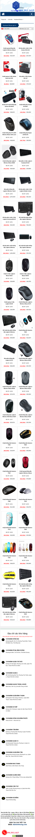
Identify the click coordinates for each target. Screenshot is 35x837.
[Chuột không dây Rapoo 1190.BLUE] (25, 124)
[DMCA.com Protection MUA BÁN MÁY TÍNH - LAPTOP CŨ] (17, 836)
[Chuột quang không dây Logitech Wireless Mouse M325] (25, 462)
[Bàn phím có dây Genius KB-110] (25, 67)
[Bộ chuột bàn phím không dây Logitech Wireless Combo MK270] (9, 603)
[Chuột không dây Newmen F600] (25, 434)
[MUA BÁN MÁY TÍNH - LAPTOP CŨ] (17, 6)
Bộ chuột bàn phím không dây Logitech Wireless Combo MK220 (25, 585)
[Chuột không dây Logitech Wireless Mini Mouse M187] (9, 406)
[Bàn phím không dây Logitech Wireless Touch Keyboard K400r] (9, 180)
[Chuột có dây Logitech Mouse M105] (9, 265)
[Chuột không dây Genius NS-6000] (25, 96)
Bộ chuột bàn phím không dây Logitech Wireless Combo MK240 (25, 247)
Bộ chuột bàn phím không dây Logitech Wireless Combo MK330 (9, 332)
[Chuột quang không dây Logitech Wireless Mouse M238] (9, 39)
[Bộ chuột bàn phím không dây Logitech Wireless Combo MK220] (25, 575)
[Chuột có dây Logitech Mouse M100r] (25, 265)
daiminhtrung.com (20, 824)
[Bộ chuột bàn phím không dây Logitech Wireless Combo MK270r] (25, 208)
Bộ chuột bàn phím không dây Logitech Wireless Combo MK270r (25, 219)
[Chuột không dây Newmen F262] (9, 547)
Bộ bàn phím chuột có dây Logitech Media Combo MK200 (25, 191)
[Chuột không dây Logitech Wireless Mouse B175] (25, 293)
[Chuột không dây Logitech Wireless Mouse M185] (25, 406)
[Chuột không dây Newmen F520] (25, 490)
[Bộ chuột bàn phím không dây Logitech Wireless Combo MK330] (9, 321)
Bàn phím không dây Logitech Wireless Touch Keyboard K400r (9, 191)
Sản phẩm (5, 28)
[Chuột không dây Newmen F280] (25, 321)
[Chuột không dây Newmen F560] (9, 462)
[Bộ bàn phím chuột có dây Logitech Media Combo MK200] (25, 180)
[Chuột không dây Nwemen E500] (25, 603)
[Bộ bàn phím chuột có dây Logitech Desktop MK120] (9, 208)
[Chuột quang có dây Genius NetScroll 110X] (9, 67)
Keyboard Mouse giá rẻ (9, 25)
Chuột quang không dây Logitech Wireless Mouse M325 (25, 473)
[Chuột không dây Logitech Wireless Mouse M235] (25, 378)
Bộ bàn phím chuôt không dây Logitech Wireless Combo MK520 (9, 247)
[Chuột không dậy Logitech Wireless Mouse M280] (9, 152)
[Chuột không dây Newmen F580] (25, 519)
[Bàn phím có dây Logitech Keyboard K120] (25, 152)
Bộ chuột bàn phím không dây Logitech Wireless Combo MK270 (9, 614)
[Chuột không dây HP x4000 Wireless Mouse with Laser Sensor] (9, 124)
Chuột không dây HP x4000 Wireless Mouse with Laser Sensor (9, 134)
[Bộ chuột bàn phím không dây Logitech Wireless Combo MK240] (25, 237)
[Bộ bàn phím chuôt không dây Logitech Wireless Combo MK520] (9, 237)
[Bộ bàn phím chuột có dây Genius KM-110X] (25, 39)
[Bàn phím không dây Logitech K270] (9, 349)
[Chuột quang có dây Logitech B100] (9, 293)
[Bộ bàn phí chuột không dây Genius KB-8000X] (9, 96)
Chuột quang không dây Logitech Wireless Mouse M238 (9, 50)
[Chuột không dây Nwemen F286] (9, 490)
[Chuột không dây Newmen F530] (9, 575)
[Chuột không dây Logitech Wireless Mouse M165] (25, 349)
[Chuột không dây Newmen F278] (9, 519)
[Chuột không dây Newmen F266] (9, 434)
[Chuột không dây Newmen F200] (25, 547)
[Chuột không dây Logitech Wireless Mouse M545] (9, 378)
